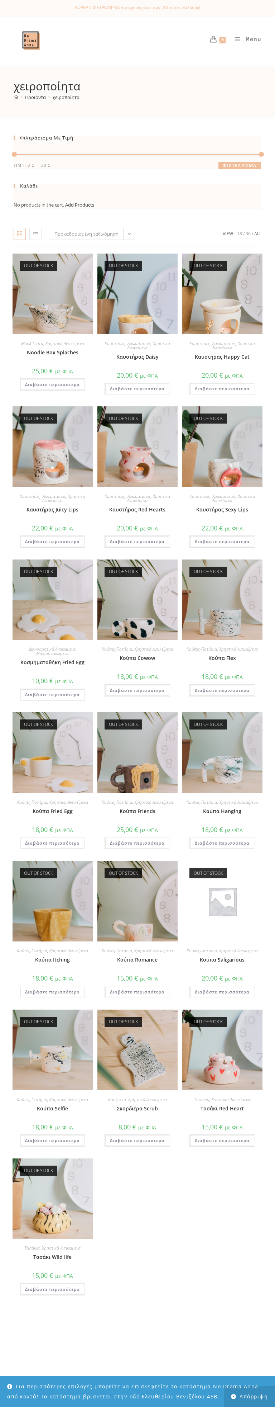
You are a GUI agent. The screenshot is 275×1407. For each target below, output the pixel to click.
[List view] (35, 234)
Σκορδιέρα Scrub (137, 1108)
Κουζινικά (117, 1099)
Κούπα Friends (137, 811)
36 (248, 234)
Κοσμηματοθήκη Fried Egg (52, 662)
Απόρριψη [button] (254, 1396)
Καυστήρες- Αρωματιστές (128, 343)
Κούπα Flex (222, 658)
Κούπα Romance (137, 959)
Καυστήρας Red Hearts (137, 509)
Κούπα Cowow (137, 658)
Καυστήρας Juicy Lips (52, 509)
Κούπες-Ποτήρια (117, 649)
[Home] (16, 97)
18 (239, 234)
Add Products (79, 205)
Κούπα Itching (52, 959)
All (257, 234)
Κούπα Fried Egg (53, 811)
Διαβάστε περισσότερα (52, 384)
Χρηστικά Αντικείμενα (64, 343)
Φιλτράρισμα (239, 165)
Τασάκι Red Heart (222, 1108)
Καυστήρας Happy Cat (222, 356)
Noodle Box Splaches (52, 352)
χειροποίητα (66, 97)
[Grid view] (20, 234)
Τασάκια (201, 1099)
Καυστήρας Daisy (137, 356)
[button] (86, 260)
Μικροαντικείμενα (52, 653)
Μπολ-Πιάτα (32, 343)
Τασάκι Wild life (52, 1256)
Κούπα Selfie (52, 1108)
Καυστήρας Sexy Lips (222, 509)
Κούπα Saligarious (222, 959)
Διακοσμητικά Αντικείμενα (52, 649)
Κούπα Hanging (222, 811)
